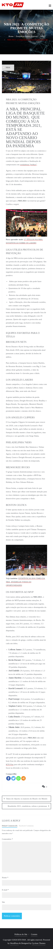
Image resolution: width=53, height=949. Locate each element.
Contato (34, 934)
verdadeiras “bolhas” (28, 165)
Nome (5, 878)
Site (3, 902)
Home (11, 36)
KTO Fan (9, 764)
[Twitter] (13, 778)
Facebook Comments (26, 826)
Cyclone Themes (38, 943)
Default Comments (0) (9, 826)
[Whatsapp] (18, 778)
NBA (42, 36)
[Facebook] (8, 778)
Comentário (7, 839)
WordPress (14, 943)
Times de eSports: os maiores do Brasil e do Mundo (26, 799)
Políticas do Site (21, 934)
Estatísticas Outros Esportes (27, 36)
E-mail (5, 890)
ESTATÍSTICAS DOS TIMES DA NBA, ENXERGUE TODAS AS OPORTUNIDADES (25, 581)
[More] (23, 778)
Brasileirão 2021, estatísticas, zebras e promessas (27, 806)
